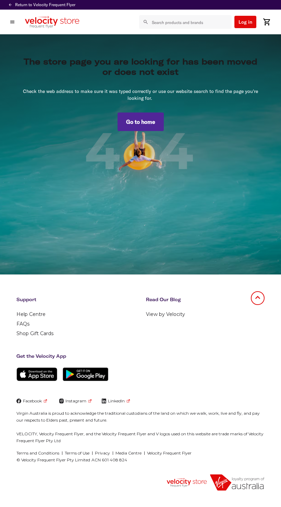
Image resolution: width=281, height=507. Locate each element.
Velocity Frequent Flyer (169, 453)
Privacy (102, 453)
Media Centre (128, 453)
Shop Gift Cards (34, 333)
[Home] (52, 22)
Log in (245, 22)
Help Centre (31, 314)
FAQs (22, 324)
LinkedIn (116, 400)
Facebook (32, 400)
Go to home (140, 121)
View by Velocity (165, 314)
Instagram (75, 400)
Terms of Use (77, 453)
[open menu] (12, 22)
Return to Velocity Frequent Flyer (45, 4)
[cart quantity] (266, 22)
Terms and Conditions (37, 453)
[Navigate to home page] (187, 482)
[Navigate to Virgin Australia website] (237, 482)
